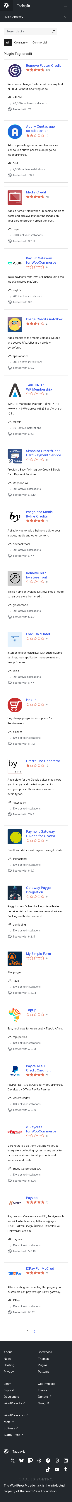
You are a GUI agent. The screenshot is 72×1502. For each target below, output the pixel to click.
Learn (7, 1384)
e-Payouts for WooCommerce (41, 1129)
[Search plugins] (53, 31)
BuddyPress (14, 1435)
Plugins (42, 1365)
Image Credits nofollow (44, 319)
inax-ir (31, 700)
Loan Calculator (38, 634)
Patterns (43, 1371)
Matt (9, 1422)
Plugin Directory (13, 16)
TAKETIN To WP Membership (39, 387)
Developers (11, 1396)
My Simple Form (38, 954)
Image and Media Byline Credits (39, 514)
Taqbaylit (18, 1451)
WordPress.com (16, 1415)
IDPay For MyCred (40, 1268)
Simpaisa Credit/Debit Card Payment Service (43, 453)
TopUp (31, 1010)
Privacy (9, 1371)
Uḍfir (42, 1331)
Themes (43, 1359)
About (8, 1352)
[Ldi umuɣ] (66, 5)
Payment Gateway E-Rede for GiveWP (41, 834)
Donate (45, 1396)
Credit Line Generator (43, 761)
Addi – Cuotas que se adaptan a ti (40, 129)
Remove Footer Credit (43, 65)
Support (9, 1390)
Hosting (9, 1365)
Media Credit (36, 192)
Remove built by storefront (36, 575)
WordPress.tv (15, 1403)
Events (42, 1390)
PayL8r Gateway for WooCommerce (41, 260)
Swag (43, 1403)
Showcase (45, 1352)
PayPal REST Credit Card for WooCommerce (38, 1068)
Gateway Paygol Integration (39, 890)
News (7, 1359)
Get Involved (47, 1384)
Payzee (32, 1198)
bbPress (11, 1428)
